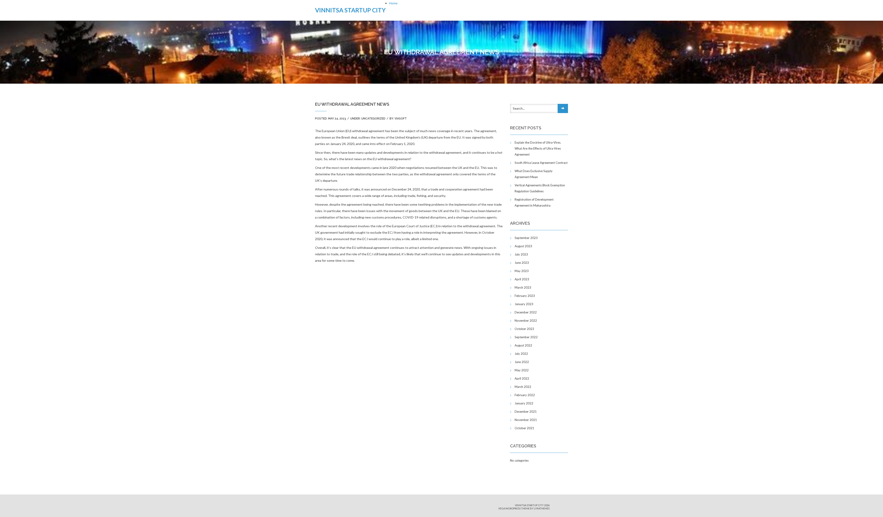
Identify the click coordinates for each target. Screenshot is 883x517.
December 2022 (526, 312)
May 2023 (522, 271)
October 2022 (524, 329)
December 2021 (526, 411)
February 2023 (525, 296)
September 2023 (526, 238)
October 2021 (524, 428)
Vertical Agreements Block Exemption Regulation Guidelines (540, 188)
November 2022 (526, 320)
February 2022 (525, 395)
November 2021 (526, 420)
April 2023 (522, 279)
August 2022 (523, 345)
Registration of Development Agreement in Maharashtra (534, 202)
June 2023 (522, 262)
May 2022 (522, 370)
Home (393, 3)
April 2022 (522, 378)
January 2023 (524, 304)
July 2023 (521, 254)
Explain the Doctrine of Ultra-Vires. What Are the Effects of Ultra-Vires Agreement (538, 148)
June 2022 (522, 362)
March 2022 (523, 387)
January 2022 (524, 403)
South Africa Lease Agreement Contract (541, 163)
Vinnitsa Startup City (350, 10)
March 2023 (523, 287)
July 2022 (521, 353)
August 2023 (523, 246)
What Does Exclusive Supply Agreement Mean (534, 174)
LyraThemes (542, 508)
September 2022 (526, 337)
